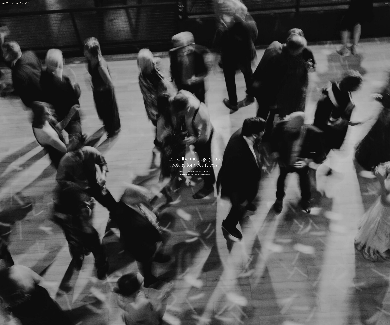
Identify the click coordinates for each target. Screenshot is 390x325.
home (207, 174)
